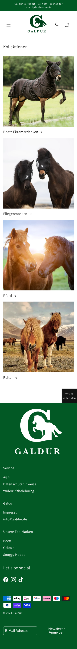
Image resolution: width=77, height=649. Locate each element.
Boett (7, 541)
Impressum (11, 512)
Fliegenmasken (15, 213)
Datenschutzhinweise (19, 484)
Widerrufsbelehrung (18, 491)
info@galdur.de (15, 519)
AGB (6, 477)
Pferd (7, 295)
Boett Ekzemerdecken (20, 131)
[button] (8, 24)
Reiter (8, 377)
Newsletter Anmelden (56, 630)
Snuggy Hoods (14, 554)
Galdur (8, 547)
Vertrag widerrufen (69, 396)
